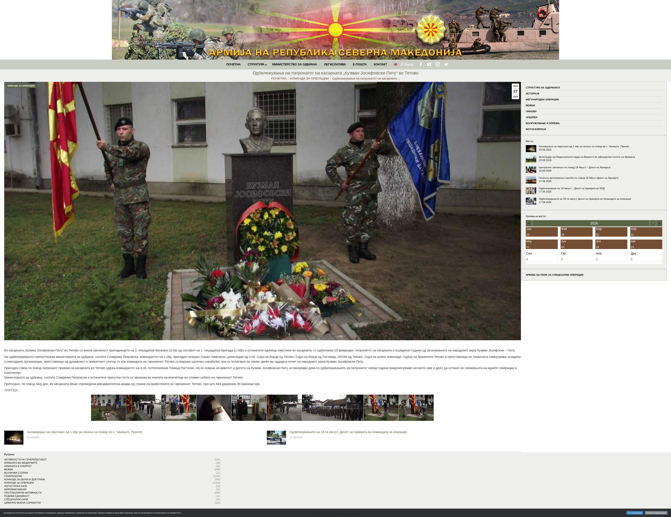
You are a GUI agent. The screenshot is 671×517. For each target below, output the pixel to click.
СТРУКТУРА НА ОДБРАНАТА (543, 87)
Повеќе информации (656, 513)
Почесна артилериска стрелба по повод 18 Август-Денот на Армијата (579, 178)
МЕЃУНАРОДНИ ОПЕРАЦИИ (542, 99)
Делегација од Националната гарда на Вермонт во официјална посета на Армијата (587, 157)
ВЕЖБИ (530, 105)
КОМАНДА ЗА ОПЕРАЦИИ (21, 86)
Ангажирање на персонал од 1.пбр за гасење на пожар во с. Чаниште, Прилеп (84, 432)
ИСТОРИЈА (532, 93)
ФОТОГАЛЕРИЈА (536, 129)
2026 (594, 223)
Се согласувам (635, 513)
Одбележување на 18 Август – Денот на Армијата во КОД (572, 188)
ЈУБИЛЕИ (531, 117)
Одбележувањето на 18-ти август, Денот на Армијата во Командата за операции (348, 432)
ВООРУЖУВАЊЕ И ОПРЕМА (543, 123)
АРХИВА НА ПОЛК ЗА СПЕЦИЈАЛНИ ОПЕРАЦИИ (554, 274)
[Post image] (13, 438)
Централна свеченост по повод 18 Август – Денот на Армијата (574, 167)
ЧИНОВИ (531, 111)
